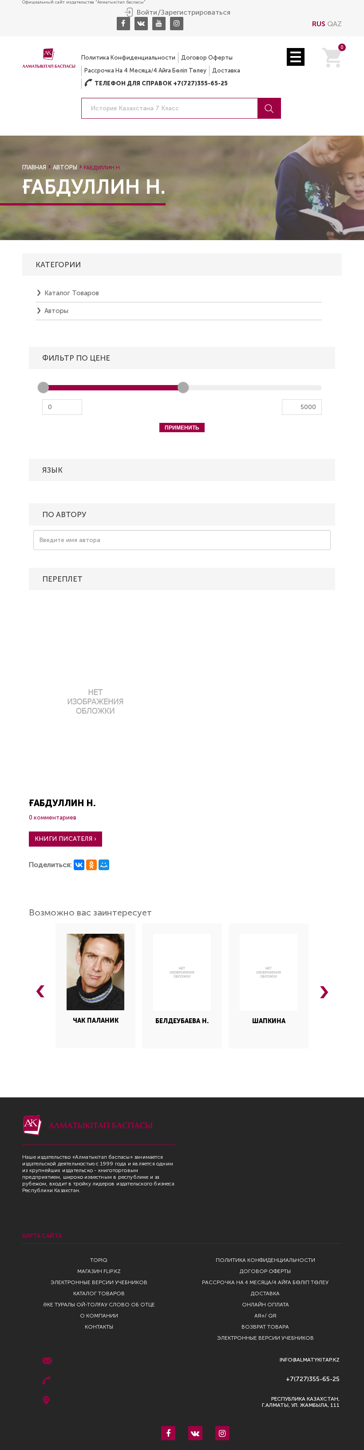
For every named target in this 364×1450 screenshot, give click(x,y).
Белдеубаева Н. (182, 1021)
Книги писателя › (65, 839)
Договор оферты (207, 57)
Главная (34, 167)
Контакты (99, 1327)
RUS (318, 24)
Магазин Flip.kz (99, 1271)
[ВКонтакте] (79, 865)
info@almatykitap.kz (310, 1360)
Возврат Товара (265, 1327)
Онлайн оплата (265, 1304)
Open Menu (296, 57)
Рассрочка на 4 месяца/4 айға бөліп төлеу (145, 70)
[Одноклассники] (91, 865)
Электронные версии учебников (99, 1282)
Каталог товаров (71, 293)
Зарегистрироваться (195, 12)
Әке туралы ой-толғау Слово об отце (99, 1304)
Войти (147, 12)
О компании (99, 1316)
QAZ (334, 24)
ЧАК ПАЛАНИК (96, 1020)
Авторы (65, 167)
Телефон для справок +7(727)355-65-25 (156, 83)
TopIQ (98, 1260)
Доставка (226, 70)
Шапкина (268, 1021)
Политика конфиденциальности (128, 57)
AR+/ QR (265, 1316)
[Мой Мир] (104, 865)
